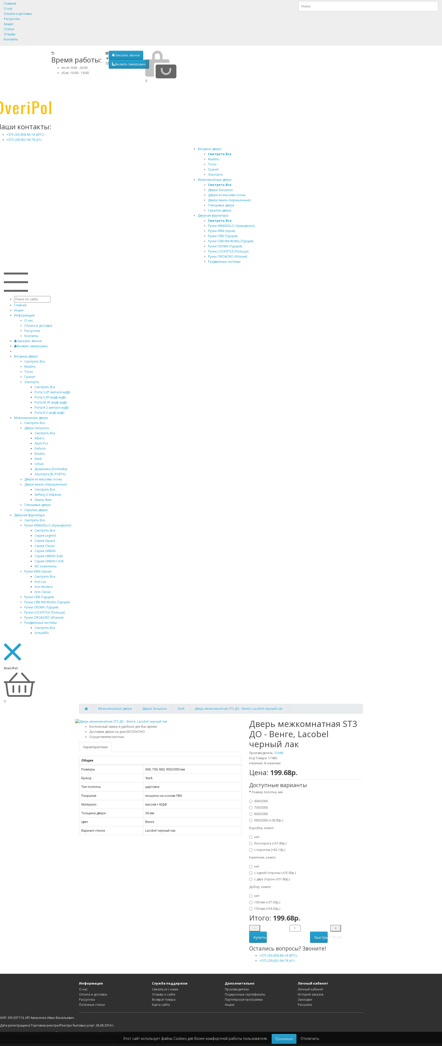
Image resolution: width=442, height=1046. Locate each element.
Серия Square (45, 540)
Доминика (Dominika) (51, 469)
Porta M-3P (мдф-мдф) (51, 402)
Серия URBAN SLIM (49, 556)
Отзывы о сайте (163, 994)
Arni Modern (44, 587)
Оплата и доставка (18, 14)
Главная (10, 3)
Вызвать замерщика (130, 64)
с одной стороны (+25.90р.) (275, 873)
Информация (24, 315)
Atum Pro (41, 443)
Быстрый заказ (321, 937)
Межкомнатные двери (214, 179)
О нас (8, 8)
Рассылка (305, 1004)
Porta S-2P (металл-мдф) (52, 392)
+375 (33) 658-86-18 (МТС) (25, 134)
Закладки (305, 999)
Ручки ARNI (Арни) (37, 571)
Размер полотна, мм (267, 792)
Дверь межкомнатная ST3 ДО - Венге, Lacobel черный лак (239, 708)
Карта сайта (161, 1004)
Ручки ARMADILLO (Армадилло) (47, 525)
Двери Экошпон (36, 428)
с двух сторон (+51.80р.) (272, 879)
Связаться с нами (165, 989)
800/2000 (261, 814)
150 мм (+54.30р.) (267, 908)
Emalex (40, 453)
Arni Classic (43, 592)
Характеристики (95, 747)
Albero (40, 438)
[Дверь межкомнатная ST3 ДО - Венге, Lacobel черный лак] (121, 721)
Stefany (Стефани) (48, 494)
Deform (40, 448)
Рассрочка (12, 19)
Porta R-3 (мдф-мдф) (49, 412)
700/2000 (261, 807)
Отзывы (9, 34)
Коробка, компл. (261, 828)
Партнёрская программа (244, 999)
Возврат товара (163, 999)
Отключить (310, 1038)
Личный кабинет (310, 989)
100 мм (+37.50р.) (267, 902)
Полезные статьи (92, 1004)
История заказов (310, 994)
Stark (38, 459)
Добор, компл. (260, 887)
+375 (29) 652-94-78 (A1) (23, 140)
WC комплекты (46, 566)
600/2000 (261, 801)
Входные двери (209, 149)
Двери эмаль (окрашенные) (45, 484)
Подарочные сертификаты (245, 994)
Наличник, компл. (262, 857)
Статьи (9, 29)
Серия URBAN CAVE (49, 561)
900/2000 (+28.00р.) (268, 820)
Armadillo (42, 633)
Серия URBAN (45, 551)
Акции (8, 24)
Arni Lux (40, 581)
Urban (39, 464)
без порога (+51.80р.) (270, 843)
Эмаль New (43, 500)
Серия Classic (45, 546)
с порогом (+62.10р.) (269, 850)
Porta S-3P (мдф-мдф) (50, 397)
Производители (237, 989)
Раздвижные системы (40, 622)
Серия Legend (45, 535)
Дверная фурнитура (213, 215)
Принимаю (284, 1038)
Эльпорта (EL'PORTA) (50, 474)
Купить (260, 937)
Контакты (11, 39)
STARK (278, 753)
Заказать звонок (127, 55)
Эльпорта (31, 382)
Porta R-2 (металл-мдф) (52, 407)
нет (256, 837)
